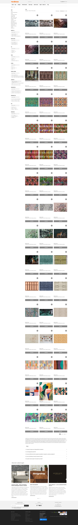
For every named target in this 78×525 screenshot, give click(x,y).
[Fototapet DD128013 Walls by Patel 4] (32, 49)
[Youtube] (39, 505)
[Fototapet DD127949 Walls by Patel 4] (46, 181)
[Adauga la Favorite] (37, 15)
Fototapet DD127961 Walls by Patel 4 (44, 165)
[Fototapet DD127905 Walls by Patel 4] (32, 286)
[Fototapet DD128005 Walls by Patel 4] (60, 49)
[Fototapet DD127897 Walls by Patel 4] (60, 286)
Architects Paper (14, 116)
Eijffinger (13, 117)
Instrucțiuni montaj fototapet (15, 520)
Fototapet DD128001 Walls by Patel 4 (30, 86)
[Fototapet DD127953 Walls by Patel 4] (32, 181)
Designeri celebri (13, 18)
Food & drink (13, 24)
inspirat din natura (15, 60)
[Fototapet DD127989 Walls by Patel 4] (32, 102)
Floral (12, 11)
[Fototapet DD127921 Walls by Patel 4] (60, 233)
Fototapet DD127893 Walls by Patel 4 (30, 323)
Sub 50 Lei (13, 107)
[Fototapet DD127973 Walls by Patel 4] (46, 128)
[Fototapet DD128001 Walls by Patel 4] (32, 76)
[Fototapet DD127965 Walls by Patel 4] (32, 155)
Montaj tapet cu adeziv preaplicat (15, 514)
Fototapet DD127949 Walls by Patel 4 (44, 191)
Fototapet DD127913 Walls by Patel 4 (44, 270)
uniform (13, 58)
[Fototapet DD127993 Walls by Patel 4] (60, 76)
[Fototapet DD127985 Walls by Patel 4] (46, 102)
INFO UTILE (12, 511)
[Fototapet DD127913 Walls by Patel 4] (46, 260)
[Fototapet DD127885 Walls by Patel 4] (60, 312)
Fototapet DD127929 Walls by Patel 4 (30, 244)
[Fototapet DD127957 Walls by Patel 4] (60, 155)
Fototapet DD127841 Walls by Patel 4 (44, 428)
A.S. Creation (14, 42)
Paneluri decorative (14, 23)
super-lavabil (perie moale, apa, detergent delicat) (16, 81)
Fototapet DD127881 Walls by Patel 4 (30, 349)
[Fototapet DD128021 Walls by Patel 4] (46, 23)
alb (12, 68)
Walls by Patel (27, 33)
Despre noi (26, 513)
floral (12, 59)
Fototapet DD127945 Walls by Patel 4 (59, 191)
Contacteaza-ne (44, 519)
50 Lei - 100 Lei (14, 108)
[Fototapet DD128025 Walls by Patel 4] (32, 23)
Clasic (12, 13)
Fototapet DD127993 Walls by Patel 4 (59, 86)
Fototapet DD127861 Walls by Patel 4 (59, 375)
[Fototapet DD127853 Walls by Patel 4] (46, 391)
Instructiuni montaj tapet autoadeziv (16, 515)
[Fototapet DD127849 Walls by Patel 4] (60, 391)
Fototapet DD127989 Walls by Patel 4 (30, 112)
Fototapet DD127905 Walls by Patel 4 (30, 296)
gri (12, 66)
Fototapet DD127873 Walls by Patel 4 (59, 349)
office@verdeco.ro (59, 506)
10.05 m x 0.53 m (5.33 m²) (16, 90)
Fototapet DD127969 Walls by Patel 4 (59, 139)
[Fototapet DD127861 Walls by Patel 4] (60, 365)
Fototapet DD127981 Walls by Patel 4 (59, 112)
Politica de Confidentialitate (17, 507)
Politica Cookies (27, 520)
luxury (13, 50)
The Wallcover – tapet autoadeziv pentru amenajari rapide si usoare (19, 485)
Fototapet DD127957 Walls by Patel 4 (59, 165)
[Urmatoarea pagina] (65, 434)
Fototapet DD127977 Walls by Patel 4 (30, 139)
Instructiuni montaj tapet (14, 513)
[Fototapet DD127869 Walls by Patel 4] (32, 365)
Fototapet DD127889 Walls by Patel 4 (44, 323)
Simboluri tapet (13, 516)
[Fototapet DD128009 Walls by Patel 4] (46, 49)
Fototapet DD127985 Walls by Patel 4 (44, 112)
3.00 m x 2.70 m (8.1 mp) (15, 101)
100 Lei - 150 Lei (14, 109)
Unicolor (12, 19)
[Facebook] (36, 505)
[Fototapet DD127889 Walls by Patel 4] (46, 312)
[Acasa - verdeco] (17, 2)
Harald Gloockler (14, 43)
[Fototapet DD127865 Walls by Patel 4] (46, 365)
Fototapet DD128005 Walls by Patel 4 (59, 60)
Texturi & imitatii (13, 20)
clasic (12, 52)
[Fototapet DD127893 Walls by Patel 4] (32, 312)
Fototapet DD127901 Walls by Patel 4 (44, 296)
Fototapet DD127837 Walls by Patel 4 (59, 428)
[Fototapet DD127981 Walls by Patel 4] (60, 102)
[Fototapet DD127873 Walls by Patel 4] (60, 339)
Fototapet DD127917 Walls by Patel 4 (30, 270)
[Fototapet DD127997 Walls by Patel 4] (46, 76)
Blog (48, 4)
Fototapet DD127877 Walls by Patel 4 (44, 349)
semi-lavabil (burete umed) (16, 84)
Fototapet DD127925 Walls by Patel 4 (44, 244)
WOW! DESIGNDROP (34, 484)
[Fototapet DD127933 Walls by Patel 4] (60, 207)
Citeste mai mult (14, 497)
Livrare (26, 516)
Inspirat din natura (14, 14)
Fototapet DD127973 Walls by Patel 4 (44, 139)
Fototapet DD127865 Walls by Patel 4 (44, 375)
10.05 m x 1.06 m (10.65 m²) (16, 92)
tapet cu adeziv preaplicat (16, 36)
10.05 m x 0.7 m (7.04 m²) (15, 91)
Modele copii (13, 16)
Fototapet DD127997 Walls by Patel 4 (44, 86)
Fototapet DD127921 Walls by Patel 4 (59, 244)
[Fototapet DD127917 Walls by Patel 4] (32, 260)
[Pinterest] (38, 505)
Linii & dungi (13, 15)
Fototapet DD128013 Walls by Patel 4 (30, 60)
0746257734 (58, 504)
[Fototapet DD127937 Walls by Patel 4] (46, 207)
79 (64, 434)
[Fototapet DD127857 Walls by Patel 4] (32, 391)
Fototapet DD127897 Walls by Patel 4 (59, 296)
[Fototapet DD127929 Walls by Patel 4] (32, 233)
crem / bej (13, 67)
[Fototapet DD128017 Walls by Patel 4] (60, 23)
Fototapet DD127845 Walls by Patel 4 (30, 428)
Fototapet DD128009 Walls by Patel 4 (44, 60)
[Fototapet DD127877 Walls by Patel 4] (46, 339)
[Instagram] (41, 505)
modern (13, 51)
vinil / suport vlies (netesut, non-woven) (18, 77)
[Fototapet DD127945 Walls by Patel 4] (60, 181)
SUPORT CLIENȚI (27, 511)
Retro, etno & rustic (14, 17)
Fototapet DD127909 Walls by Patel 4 (59, 270)
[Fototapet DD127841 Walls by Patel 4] (46, 417)
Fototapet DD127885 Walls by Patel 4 (59, 323)
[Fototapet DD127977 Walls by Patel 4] (32, 128)
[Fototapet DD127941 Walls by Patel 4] (32, 207)
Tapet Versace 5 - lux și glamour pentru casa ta (57, 485)
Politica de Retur (27, 515)
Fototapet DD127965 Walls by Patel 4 (30, 165)
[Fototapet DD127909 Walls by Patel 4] (60, 260)
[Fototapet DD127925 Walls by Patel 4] (46, 233)
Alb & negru (13, 21)
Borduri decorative (14, 22)
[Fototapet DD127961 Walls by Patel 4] (46, 155)
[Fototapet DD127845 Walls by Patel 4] (32, 417)
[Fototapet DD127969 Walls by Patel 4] (60, 128)
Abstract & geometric (14, 12)
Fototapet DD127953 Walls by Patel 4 (30, 191)
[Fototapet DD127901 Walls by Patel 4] (46, 286)
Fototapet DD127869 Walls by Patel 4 (30, 375)
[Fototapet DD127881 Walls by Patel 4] (32, 339)
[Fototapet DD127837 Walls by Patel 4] (60, 417)
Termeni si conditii (27, 514)
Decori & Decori (14, 44)
